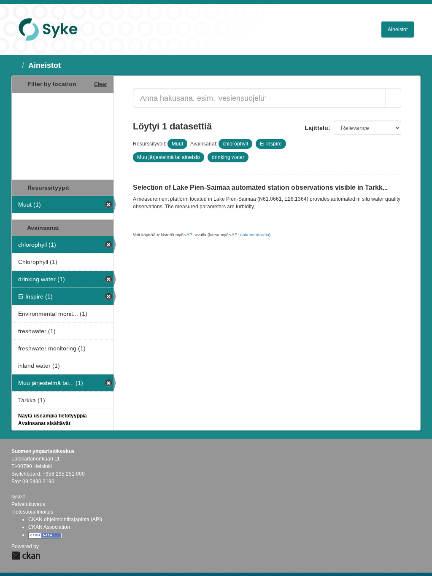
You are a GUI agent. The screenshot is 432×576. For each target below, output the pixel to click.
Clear (100, 84)
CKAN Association (49, 527)
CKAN (25, 555)
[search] (393, 98)
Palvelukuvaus (28, 504)
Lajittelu (316, 127)
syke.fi (18, 497)
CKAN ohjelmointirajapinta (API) (65, 519)
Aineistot (398, 29)
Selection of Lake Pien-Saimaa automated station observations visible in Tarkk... (260, 187)
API (190, 234)
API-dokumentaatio (250, 234)
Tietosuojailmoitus (32, 512)
